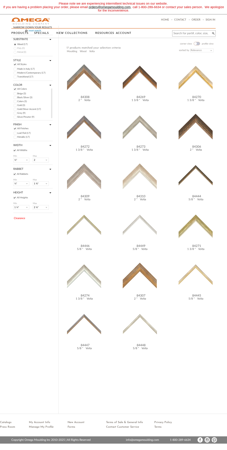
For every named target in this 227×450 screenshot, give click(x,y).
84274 (85, 295)
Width (17, 145)
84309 (85, 196)
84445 (196, 295)
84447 (85, 345)
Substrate (20, 39)
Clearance (19, 218)
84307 (141, 295)
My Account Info (39, 422)
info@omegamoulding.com (142, 439)
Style (17, 60)
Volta (87, 100)
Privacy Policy (163, 422)
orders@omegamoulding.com (110, 7)
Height (18, 192)
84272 (85, 146)
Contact (180, 20)
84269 (141, 97)
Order (196, 20)
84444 (196, 196)
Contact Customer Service (122, 427)
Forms (71, 427)
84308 (85, 97)
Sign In (210, 20)
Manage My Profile (41, 427)
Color (17, 85)
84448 (141, 345)
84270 (196, 97)
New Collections (71, 33)
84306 (196, 146)
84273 (141, 146)
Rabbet (18, 169)
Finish (17, 124)
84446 (85, 245)
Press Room (7, 427)
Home (165, 20)
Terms (158, 427)
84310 (141, 196)
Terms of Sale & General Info (124, 422)
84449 (141, 245)
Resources (104, 33)
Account (123, 33)
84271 (196, 245)
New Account (76, 422)
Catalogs (6, 422)
